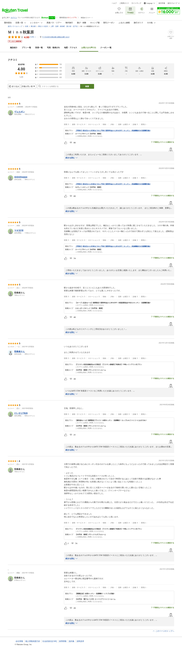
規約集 (71, 641)
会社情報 (19, 641)
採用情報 (62, 641)
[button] (35, 112)
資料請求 (80, 641)
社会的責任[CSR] (50, 641)
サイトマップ (136, 3)
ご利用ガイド (124, 3)
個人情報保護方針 (32, 641)
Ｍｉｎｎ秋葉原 (21, 31)
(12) (88, 47)
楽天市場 (162, 3)
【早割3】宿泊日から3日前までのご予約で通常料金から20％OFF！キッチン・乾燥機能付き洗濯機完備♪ (112, 130)
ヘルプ (114, 3)
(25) (53, 47)
